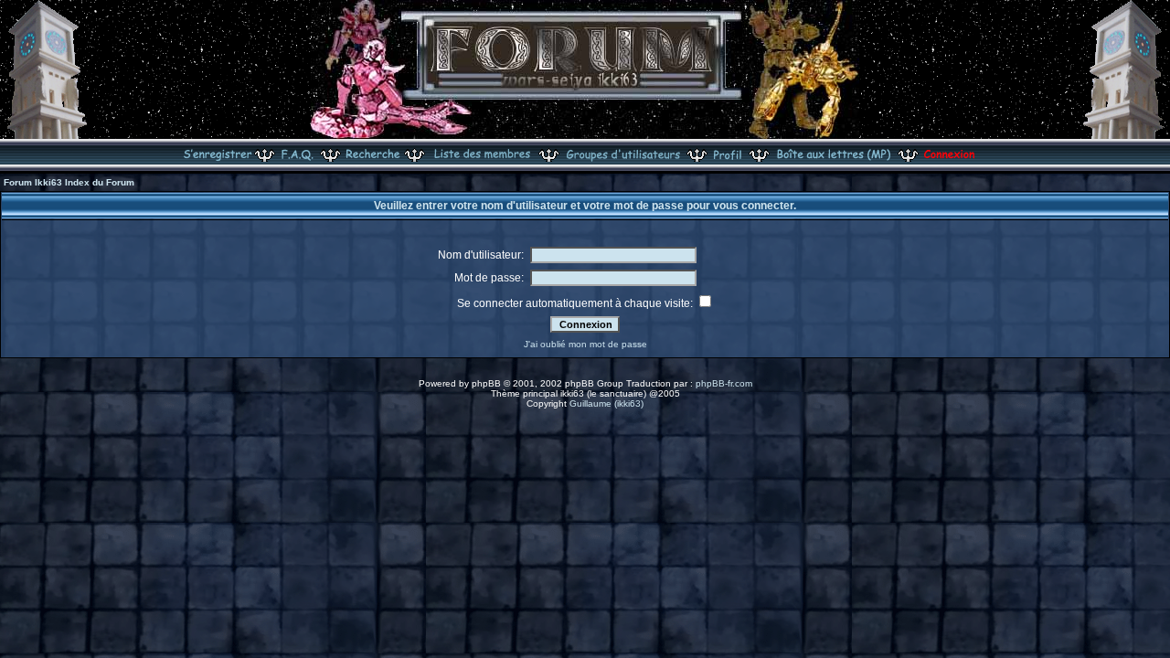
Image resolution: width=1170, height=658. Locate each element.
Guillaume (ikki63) (606, 403)
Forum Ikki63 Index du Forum (69, 182)
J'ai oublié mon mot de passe (585, 344)
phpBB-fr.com (724, 383)
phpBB (486, 383)
